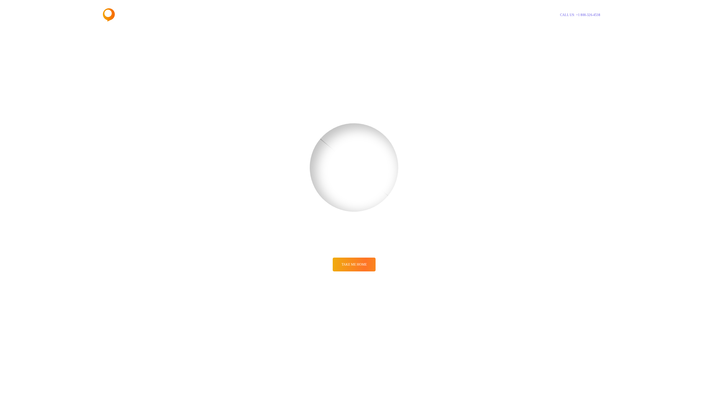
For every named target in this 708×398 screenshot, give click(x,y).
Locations (393, 14)
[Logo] (123, 15)
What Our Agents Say (427, 14)
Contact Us (477, 14)
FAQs (456, 14)
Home (352, 14)
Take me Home (354, 264)
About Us (371, 14)
